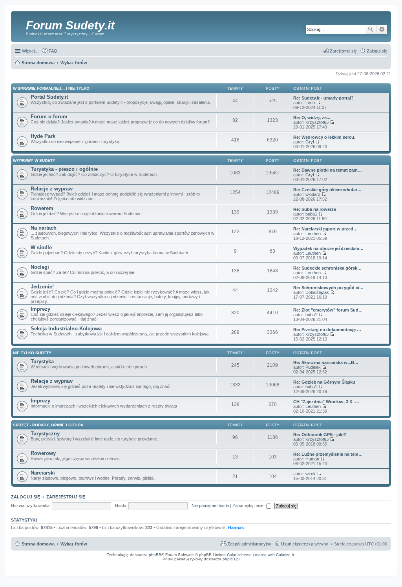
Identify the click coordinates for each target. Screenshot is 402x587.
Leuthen (313, 233)
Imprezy (40, 309)
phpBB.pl (231, 559)
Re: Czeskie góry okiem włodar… (327, 189)
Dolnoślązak (317, 292)
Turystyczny (45, 434)
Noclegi (40, 267)
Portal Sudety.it (49, 97)
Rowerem (42, 208)
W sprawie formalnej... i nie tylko (51, 88)
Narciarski (43, 473)
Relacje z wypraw (52, 189)
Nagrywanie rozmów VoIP (331, 564)
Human (312, 459)
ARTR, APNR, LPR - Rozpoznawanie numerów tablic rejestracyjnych (214, 564)
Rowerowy (43, 453)
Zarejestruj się (65, 497)
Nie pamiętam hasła (210, 505)
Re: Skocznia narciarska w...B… (325, 362)
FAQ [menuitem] (53, 51)
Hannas (236, 527)
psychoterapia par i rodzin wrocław (374, 569)
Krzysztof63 (317, 122)
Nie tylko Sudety (32, 353)
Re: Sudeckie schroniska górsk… (327, 268)
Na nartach (44, 228)
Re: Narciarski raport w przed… (325, 228)
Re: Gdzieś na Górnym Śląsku (324, 382)
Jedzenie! (42, 287)
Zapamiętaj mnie (248, 505)
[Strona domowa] (19, 25)
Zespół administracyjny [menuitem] (249, 544)
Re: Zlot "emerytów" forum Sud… (328, 310)
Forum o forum (49, 117)
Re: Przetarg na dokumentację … (327, 329)
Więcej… (30, 51)
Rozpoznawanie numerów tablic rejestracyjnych (367, 564)
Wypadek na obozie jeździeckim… (328, 248)
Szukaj (370, 29)
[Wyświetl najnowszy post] (318, 102)
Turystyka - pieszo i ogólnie (64, 169)
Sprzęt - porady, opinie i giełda (48, 425)
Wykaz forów (73, 544)
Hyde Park (43, 136)
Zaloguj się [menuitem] (377, 51)
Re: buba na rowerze (314, 209)
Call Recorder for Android (304, 564)
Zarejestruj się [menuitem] (343, 51)
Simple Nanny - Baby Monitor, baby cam (270, 564)
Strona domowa (38, 544)
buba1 (311, 214)
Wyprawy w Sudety (34, 160)
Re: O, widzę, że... (311, 117)
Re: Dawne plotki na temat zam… (327, 170)
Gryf (309, 142)
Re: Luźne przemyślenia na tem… (328, 454)
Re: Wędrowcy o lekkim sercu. (324, 137)
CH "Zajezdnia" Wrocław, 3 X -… (326, 401)
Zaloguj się (25, 497)
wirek (310, 473)
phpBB (155, 555)
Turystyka (42, 361)
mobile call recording (381, 566)
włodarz (312, 194)
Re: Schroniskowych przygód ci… (328, 287)
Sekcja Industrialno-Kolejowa (66, 329)
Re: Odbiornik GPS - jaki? (319, 434)
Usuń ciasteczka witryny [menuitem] (304, 544)
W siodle (41, 247)
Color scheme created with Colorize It (260, 555)
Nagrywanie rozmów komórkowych (353, 566)
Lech (310, 102)
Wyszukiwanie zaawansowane (381, 29)
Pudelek (313, 367)
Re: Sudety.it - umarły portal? (323, 98)
